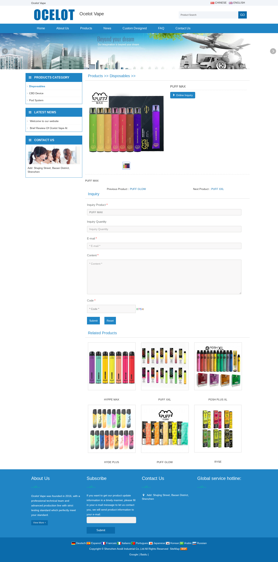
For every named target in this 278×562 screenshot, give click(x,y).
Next (273, 51)
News (107, 28)
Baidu (143, 554)
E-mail (92, 238)
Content (93, 255)
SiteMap (175, 548)
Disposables (120, 76)
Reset (110, 320)
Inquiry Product (97, 204)
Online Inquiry (184, 95)
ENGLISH (239, 2)
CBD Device (36, 93)
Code (91, 300)
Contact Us (182, 28)
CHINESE (220, 2)
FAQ (161, 28)
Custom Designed (135, 28)
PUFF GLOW (138, 188)
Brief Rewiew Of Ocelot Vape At (48, 128)
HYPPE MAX (111, 399)
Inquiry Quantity (96, 221)
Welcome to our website (44, 121)
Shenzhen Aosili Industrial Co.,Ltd (124, 548)
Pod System (36, 100)
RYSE (217, 461)
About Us (62, 28)
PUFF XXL (217, 188)
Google (133, 554)
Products (86, 28)
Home (41, 28)
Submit (93, 320)
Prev (5, 51)
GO (242, 14)
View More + (39, 522)
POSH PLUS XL (217, 399)
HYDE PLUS (111, 462)
